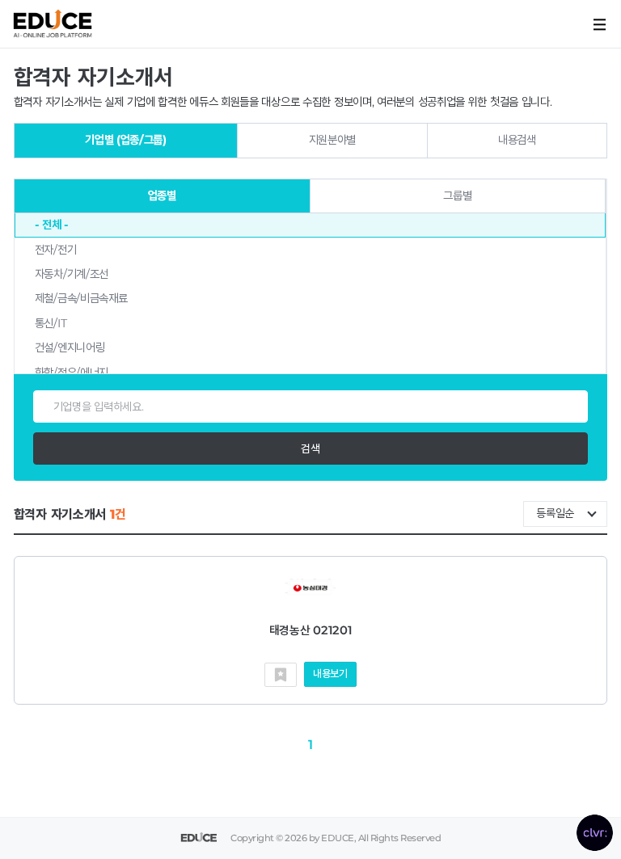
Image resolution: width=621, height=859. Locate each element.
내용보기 (330, 673)
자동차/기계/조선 (71, 274)
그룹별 (457, 195)
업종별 (162, 195)
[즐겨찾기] (280, 675)
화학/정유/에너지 (71, 372)
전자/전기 (56, 249)
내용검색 (517, 140)
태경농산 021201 (311, 630)
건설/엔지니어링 (70, 347)
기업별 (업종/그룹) (126, 140)
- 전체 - (52, 224)
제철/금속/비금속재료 (81, 298)
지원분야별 (333, 140)
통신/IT (51, 323)
